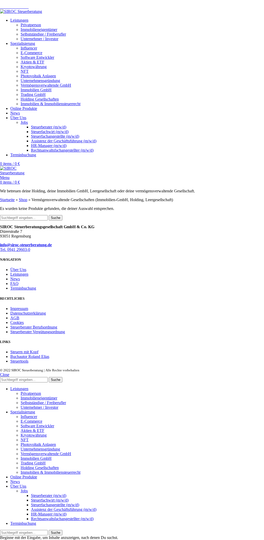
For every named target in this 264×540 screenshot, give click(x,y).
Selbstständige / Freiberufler (43, 34)
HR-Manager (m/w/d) (49, 145)
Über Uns (18, 269)
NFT (25, 71)
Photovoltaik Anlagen (38, 76)
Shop (23, 200)
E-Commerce (31, 53)
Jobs (24, 122)
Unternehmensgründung (40, 80)
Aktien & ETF (32, 62)
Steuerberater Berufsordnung (33, 327)
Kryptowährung (34, 66)
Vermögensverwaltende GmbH (46, 85)
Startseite (7, 200)
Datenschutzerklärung (28, 313)
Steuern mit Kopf (24, 352)
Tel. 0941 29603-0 (15, 249)
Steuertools (19, 361)
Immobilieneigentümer (39, 29)
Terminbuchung (23, 288)
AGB (14, 318)
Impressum (19, 308)
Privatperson (31, 25)
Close (4, 374)
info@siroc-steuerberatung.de (26, 245)
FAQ (14, 283)
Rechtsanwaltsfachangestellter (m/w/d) (62, 150)
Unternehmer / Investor (39, 39)
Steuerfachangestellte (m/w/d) (55, 136)
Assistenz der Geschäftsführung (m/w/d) (63, 141)
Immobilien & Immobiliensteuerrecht (50, 104)
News (15, 279)
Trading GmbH (33, 94)
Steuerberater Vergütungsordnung (37, 332)
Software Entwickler (37, 57)
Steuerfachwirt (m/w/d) (50, 131)
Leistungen (19, 274)
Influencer (29, 48)
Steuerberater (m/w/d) (48, 127)
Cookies (17, 322)
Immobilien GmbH (36, 90)
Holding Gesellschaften (40, 99)
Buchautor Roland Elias (29, 356)
